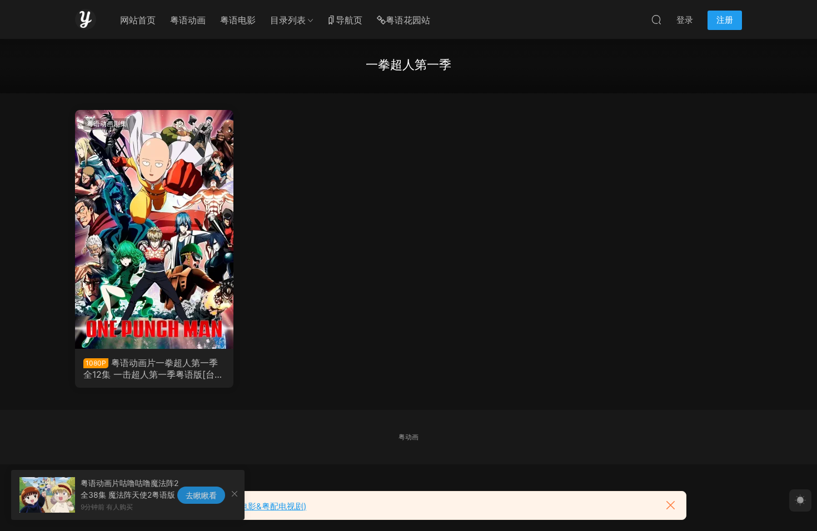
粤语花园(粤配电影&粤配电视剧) (246, 506)
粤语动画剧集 (107, 123)
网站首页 (138, 20)
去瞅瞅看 (201, 495)
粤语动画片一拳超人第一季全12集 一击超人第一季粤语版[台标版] (153, 368)
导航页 (349, 20)
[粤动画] (85, 19)
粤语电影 (238, 20)
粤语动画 (188, 20)
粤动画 (408, 437)
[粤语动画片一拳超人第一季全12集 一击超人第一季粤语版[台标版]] (154, 229)
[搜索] (656, 19)
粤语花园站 (408, 20)
